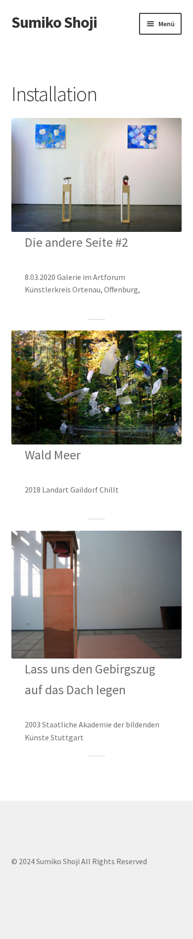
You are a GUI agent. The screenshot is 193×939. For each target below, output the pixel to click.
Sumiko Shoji (54, 22)
